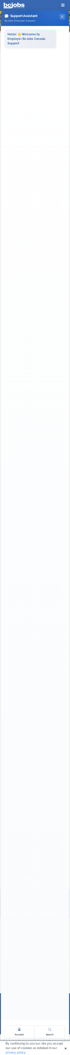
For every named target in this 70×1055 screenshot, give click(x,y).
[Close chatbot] (62, 17)
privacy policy (15, 1052)
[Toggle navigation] (63, 5)
